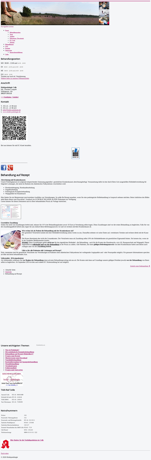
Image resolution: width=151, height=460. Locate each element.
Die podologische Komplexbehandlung (19, 352)
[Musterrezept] (11, 219)
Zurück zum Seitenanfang (140, 266)
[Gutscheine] (12, 385)
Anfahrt (12, 36)
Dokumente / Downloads (17, 38)
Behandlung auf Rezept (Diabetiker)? (19, 354)
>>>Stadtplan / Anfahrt (9, 97)
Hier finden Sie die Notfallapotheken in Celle (27, 440)
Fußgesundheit (10, 368)
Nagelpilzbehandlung (13, 360)
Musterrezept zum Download (16, 358)
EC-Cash (12, 40)
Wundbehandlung (12, 364)
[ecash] (75, 153)
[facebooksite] (3, 170)
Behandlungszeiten (15, 32)
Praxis (7, 30)
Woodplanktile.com (40, 345)
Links (7, 54)
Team (11, 34)
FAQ (6, 46)
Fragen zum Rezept (12, 356)
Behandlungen (9, 44)
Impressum (8, 50)
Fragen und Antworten (14, 370)
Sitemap (12, 42)
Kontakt (7, 48)
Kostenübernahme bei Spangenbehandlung (21, 362)
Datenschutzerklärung (16, 52)
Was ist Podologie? (12, 350)
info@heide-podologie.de (12, 110)
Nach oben (5, 453)
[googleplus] (10, 170)
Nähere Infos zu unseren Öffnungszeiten (15, 78)
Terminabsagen (11, 366)
